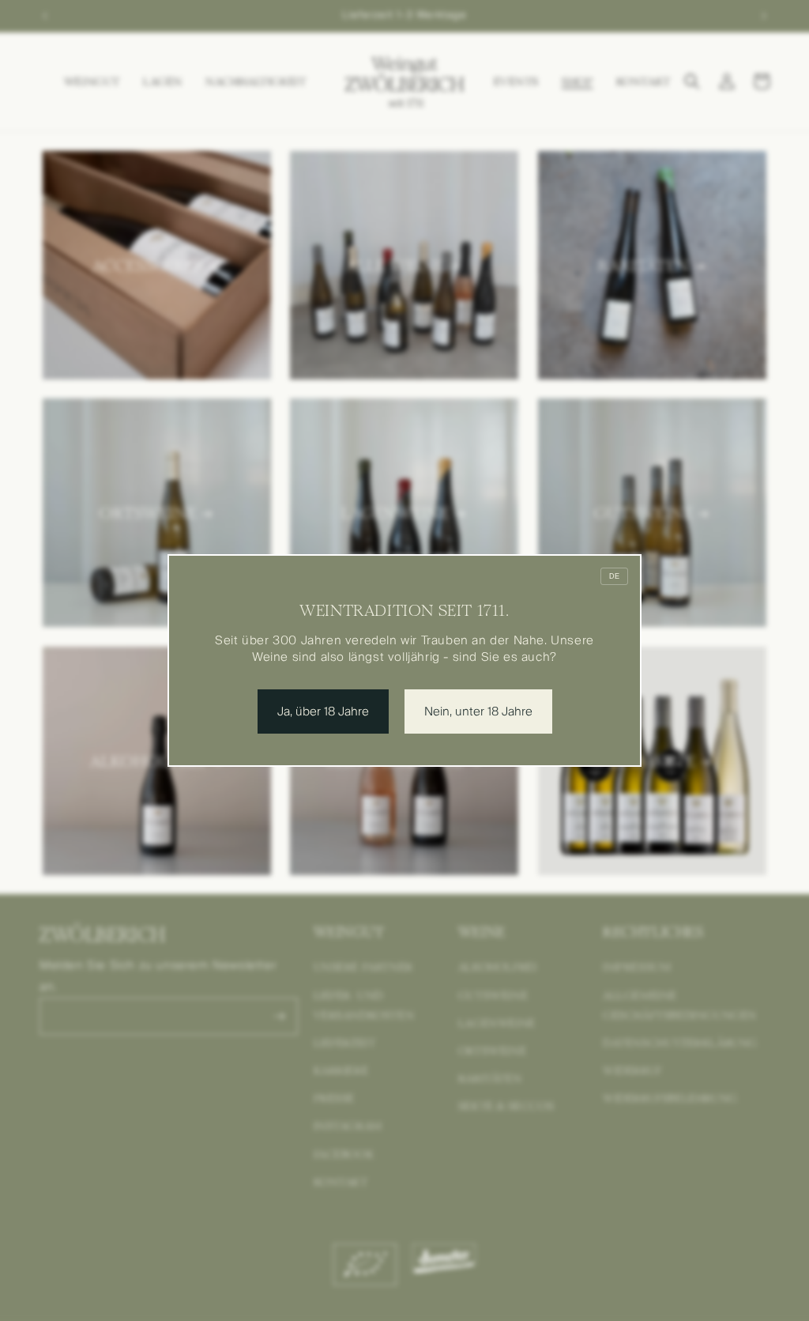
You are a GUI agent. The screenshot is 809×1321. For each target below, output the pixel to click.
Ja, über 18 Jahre (323, 711)
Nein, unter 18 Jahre (478, 711)
